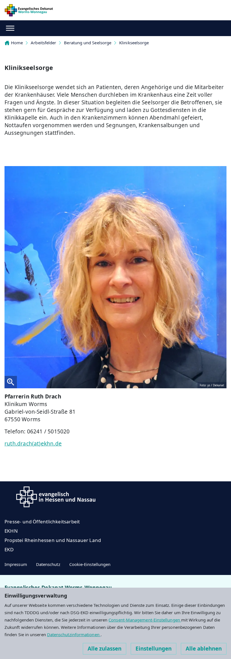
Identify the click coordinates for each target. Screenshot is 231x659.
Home (17, 42)
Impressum (16, 564)
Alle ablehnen (204, 648)
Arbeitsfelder (43, 42)
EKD (9, 549)
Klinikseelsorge (134, 42)
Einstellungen (154, 648)
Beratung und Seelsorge (87, 42)
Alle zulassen (104, 648)
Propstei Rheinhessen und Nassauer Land (53, 540)
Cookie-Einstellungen (90, 564)
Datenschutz (48, 564)
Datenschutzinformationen (74, 634)
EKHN (11, 531)
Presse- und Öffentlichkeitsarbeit (42, 521)
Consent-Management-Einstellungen (144, 620)
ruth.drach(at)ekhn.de (33, 443)
